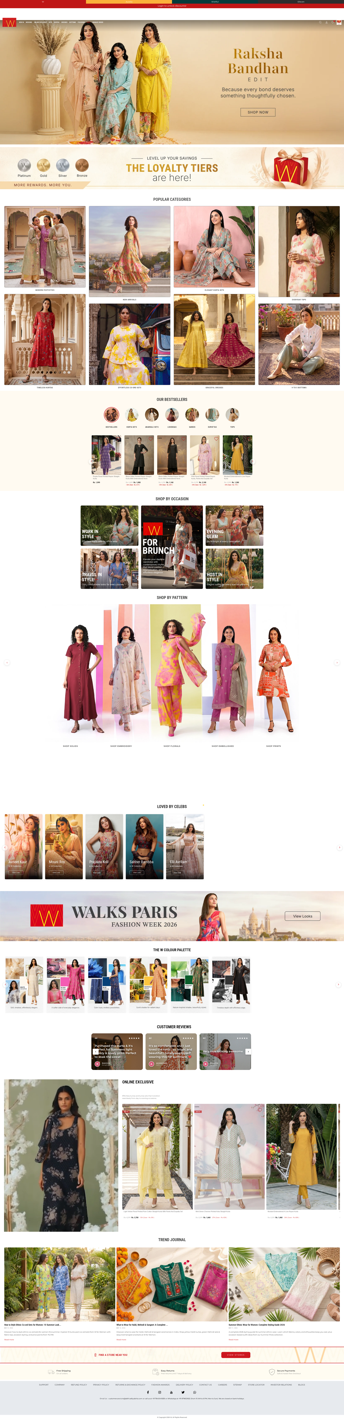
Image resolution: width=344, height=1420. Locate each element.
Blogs (301, 1385)
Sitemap (237, 1385)
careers (222, 1385)
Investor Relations (281, 1385)
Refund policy (79, 1385)
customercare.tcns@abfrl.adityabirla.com (125, 1399)
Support (44, 1385)
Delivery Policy (184, 1385)
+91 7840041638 (158, 1399)
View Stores (236, 1355)
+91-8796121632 (184, 1399)
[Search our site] (320, 22)
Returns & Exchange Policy (130, 1385)
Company (60, 1385)
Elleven (301, 2)
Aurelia (129, 2)
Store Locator (256, 1385)
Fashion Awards (160, 1385)
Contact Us (205, 1385)
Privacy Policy (101, 1385)
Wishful (215, 2)
